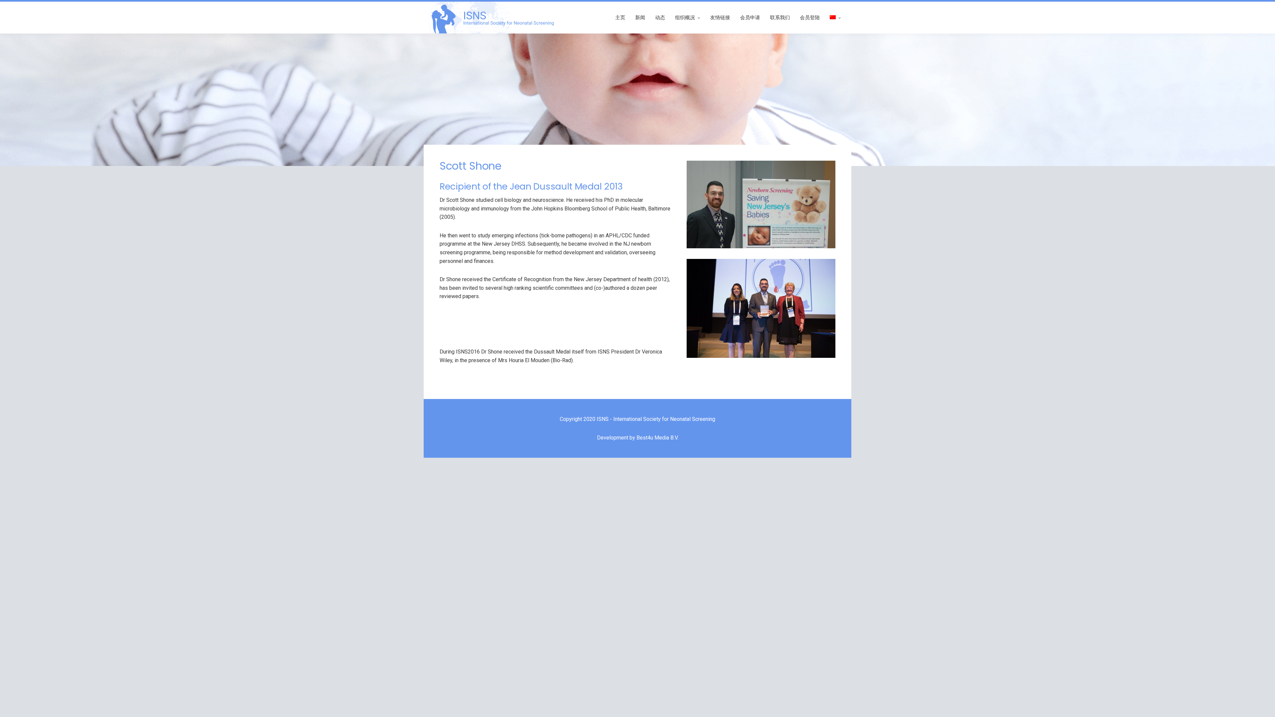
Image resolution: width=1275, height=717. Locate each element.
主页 (620, 17)
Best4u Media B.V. (657, 438)
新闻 (640, 17)
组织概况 (685, 17)
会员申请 (750, 17)
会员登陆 (810, 17)
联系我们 (780, 17)
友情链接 (720, 17)
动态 (660, 17)
